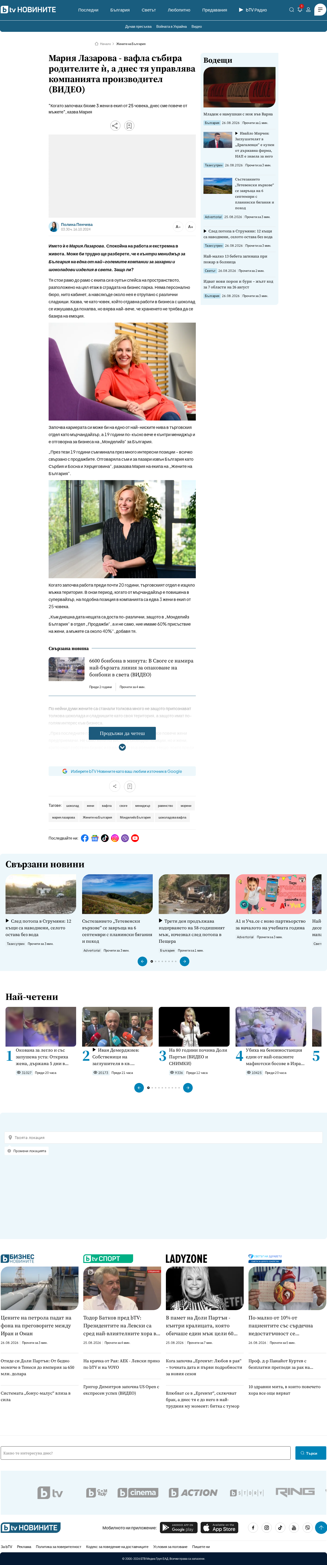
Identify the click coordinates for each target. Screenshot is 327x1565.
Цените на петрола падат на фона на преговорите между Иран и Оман (36, 1325)
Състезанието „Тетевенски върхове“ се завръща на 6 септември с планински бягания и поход (254, 193)
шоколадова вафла (172, 817)
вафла (107, 806)
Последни (88, 9)
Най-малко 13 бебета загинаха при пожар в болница (235, 258)
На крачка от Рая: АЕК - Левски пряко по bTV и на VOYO (121, 1364)
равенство (165, 806)
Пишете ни (201, 1546)
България (120, 9)
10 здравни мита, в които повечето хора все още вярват (284, 1390)
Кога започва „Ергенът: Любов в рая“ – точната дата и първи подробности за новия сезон (204, 1367)
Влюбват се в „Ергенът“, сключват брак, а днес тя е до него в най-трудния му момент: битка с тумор (202, 1399)
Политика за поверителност (58, 1546)
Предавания (214, 9)
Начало (105, 44)
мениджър (142, 806)
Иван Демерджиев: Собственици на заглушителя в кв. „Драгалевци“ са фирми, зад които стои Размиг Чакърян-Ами (118, 1057)
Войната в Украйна (171, 26)
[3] (300, 10)
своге (123, 806)
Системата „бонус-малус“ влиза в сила (36, 1396)
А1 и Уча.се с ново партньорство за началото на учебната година (271, 924)
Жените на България (131, 44)
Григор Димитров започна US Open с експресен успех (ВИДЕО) (121, 1390)
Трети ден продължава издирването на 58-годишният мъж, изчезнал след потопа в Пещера (192, 931)
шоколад (72, 806)
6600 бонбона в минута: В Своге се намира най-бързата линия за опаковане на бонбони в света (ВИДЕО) (141, 667)
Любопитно (179, 9)
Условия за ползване (170, 1546)
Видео (197, 26)
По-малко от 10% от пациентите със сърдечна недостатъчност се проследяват (280, 1325)
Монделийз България (135, 817)
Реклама (24, 1546)
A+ (190, 226)
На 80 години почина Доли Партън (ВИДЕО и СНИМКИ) (198, 1056)
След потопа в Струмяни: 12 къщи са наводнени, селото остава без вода (237, 233)
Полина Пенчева (77, 224)
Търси (311, 1453)
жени (90, 806)
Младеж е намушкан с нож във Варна (238, 114)
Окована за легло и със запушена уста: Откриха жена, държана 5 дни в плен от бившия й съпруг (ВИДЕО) (43, 1057)
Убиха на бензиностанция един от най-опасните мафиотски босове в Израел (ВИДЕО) (276, 1057)
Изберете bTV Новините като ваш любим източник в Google (126, 771)
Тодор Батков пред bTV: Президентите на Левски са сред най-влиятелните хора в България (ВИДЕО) (119, 1325)
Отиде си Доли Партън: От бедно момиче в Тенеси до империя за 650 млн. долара (37, 1367)
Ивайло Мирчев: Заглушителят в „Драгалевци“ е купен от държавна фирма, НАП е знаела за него (254, 145)
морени (186, 806)
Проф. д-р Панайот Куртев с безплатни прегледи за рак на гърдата (279, 1364)
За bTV (6, 1546)
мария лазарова (63, 817)
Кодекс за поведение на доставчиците (117, 1546)
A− (178, 226)
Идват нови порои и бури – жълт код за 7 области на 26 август (238, 284)
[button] (142, 961)
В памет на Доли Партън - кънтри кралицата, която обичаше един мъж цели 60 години (199, 1325)
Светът (149, 9)
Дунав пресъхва (138, 26)
